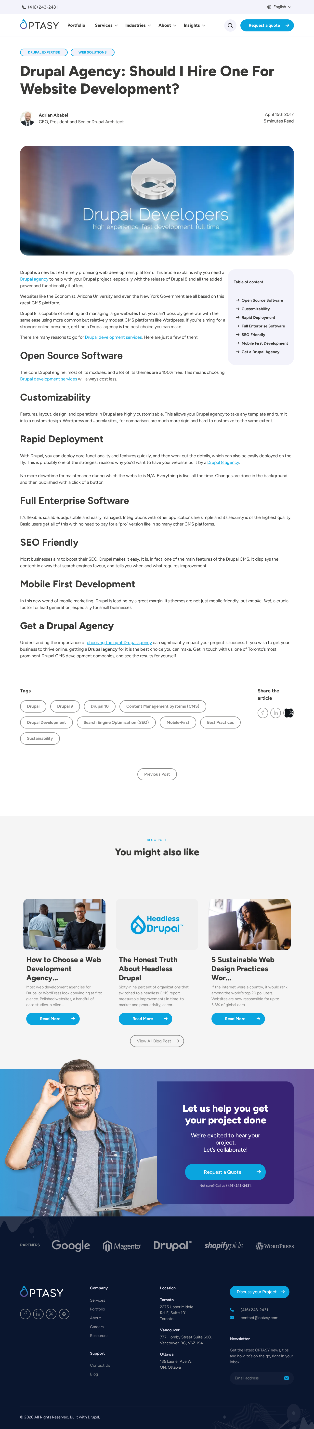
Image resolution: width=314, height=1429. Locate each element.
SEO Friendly (253, 334)
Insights (192, 25)
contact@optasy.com (259, 1317)
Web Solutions (92, 52)
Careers (97, 1326)
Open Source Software (262, 300)
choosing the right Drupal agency (119, 642)
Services (104, 25)
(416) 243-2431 (43, 7)
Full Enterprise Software (263, 326)
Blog (94, 1374)
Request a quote (264, 25)
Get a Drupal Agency (260, 352)
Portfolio (76, 25)
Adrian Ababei (53, 115)
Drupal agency (34, 279)
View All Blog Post (154, 1040)
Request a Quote (222, 1172)
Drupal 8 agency (223, 462)
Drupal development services (113, 337)
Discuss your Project (257, 1291)
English (279, 6)
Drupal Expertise (44, 52)
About (164, 25)
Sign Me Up (286, 1378)
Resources (99, 1335)
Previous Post (157, 774)
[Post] (288, 713)
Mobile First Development (265, 343)
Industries (135, 25)
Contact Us (100, 1365)
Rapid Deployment (258, 317)
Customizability (256, 309)
